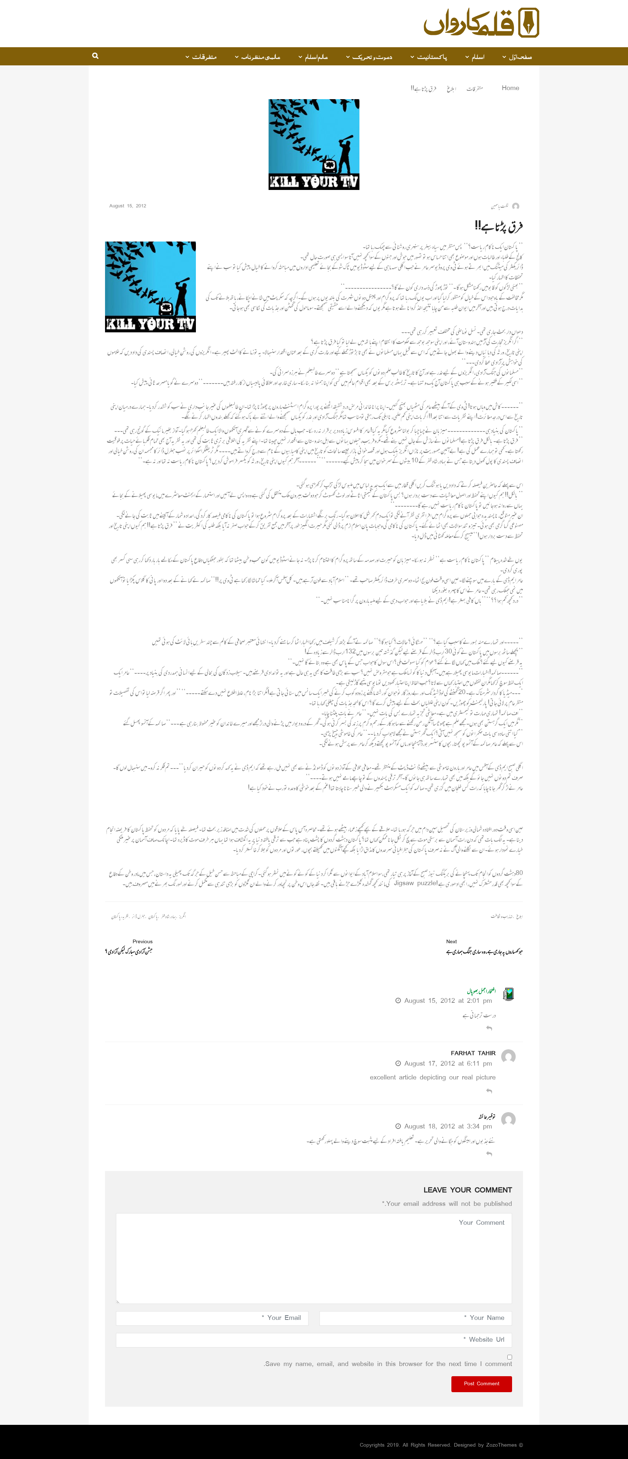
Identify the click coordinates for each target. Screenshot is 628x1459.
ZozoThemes (501, 1445)
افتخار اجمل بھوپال (481, 991)
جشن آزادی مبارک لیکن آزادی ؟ (129, 946)
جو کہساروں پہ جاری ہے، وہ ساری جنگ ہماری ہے (484, 946)
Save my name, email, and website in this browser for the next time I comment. (387, 1364)
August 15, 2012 (127, 206)
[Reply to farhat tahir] (489, 1092)
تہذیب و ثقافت (502, 916)
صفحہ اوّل (520, 56)
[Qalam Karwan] (481, 23)
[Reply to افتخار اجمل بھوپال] (489, 1029)
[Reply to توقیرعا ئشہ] (489, 1155)
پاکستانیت (432, 56)
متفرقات (204, 56)
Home (509, 89)
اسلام (478, 56)
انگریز (182, 916)
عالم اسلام (316, 56)
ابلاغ (451, 89)
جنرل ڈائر (138, 916)
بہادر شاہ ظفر (168, 916)
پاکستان (153, 916)
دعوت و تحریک (372, 56)
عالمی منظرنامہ (260, 56)
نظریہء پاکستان (120, 916)
